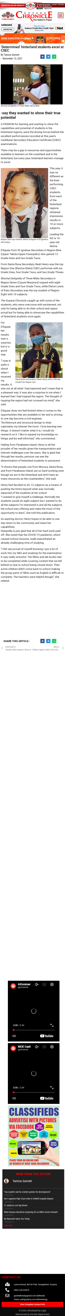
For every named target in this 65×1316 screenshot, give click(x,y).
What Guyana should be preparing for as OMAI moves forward (31, 1212)
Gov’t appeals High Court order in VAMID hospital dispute (28, 1198)
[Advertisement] (32, 612)
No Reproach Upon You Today (17, 1218)
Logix (43, 1310)
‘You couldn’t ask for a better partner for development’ (27, 1192)
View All (8, 1225)
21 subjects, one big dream (15, 1205)
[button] (60, 15)
